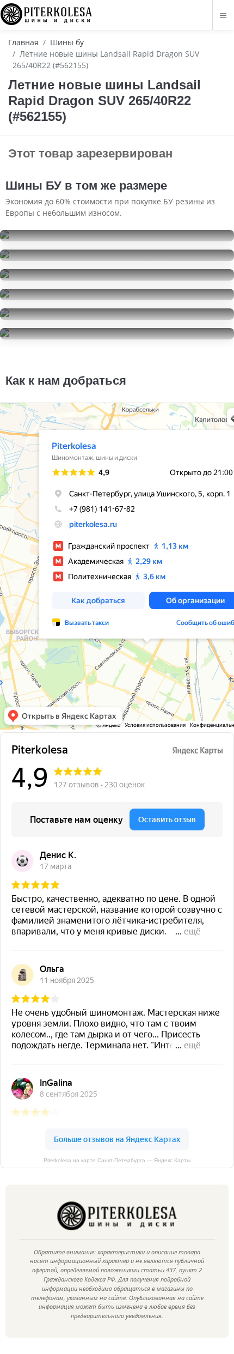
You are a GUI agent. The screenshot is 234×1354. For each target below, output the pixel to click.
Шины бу (67, 42)
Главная (23, 42)
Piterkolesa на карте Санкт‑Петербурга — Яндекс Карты (117, 1160)
